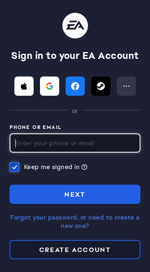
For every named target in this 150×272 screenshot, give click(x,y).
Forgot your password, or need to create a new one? (75, 222)
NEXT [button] (75, 194)
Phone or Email (36, 128)
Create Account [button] (75, 250)
